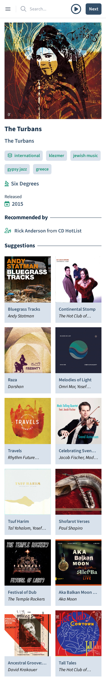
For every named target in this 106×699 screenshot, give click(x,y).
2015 (17, 204)
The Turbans (19, 141)
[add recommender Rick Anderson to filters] (8, 231)
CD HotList (70, 230)
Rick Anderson (30, 230)
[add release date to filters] (7, 204)
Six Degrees (25, 184)
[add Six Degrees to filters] (7, 184)
